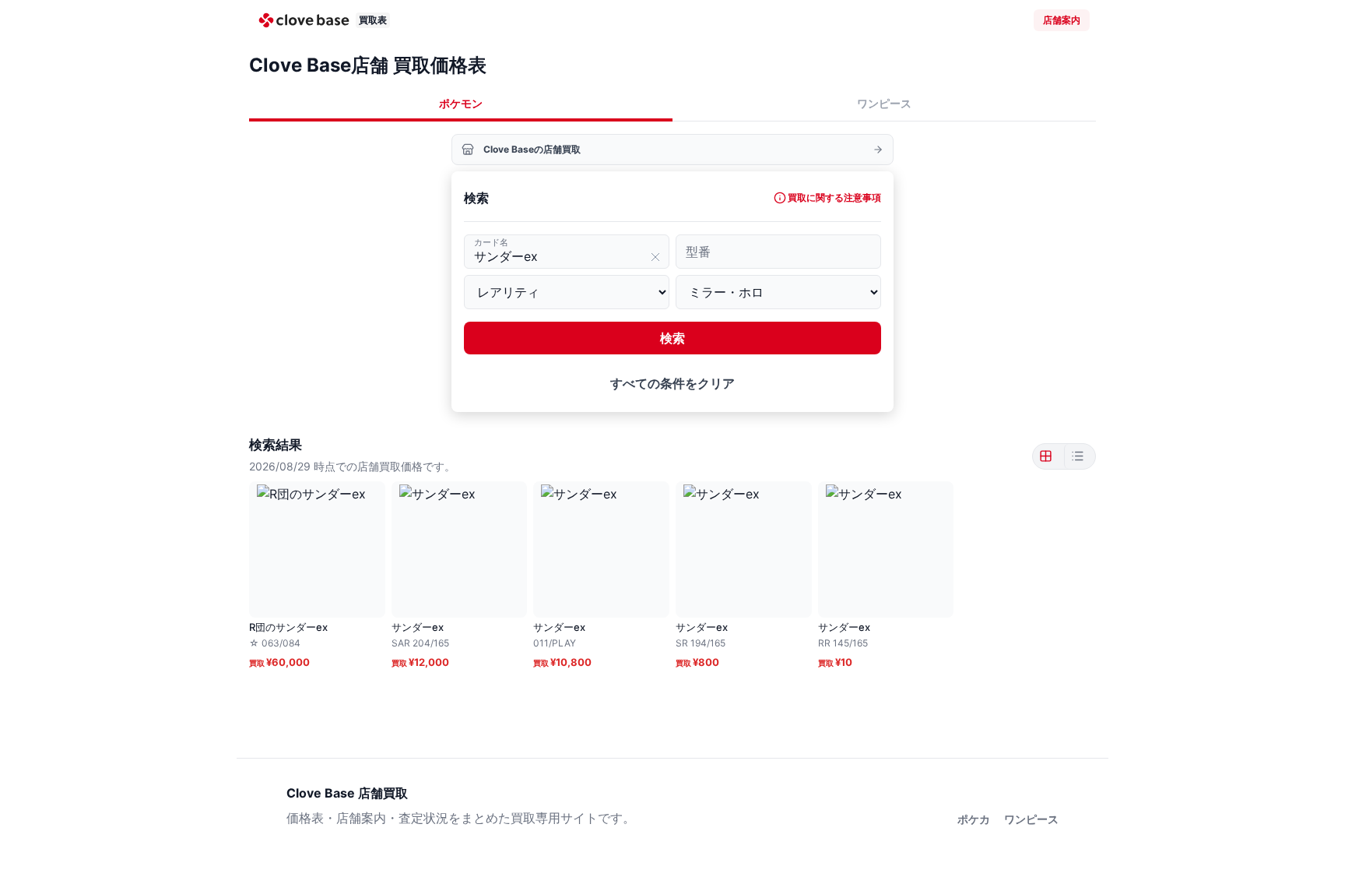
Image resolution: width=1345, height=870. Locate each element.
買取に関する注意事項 (834, 197)
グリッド (1048, 456)
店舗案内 (1061, 20)
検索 (672, 338)
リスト (1076, 456)
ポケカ (973, 819)
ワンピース (884, 103)
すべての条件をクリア (672, 383)
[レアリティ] (566, 292)
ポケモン (461, 103)
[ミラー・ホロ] (778, 292)
